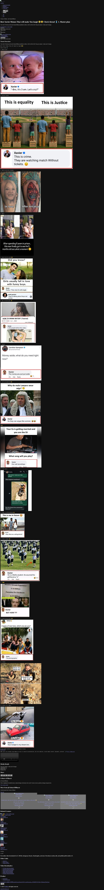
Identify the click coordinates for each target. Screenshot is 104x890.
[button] (73, 802)
